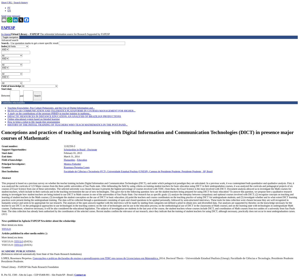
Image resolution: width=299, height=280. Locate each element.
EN (9, 10)
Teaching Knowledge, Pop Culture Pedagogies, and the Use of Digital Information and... (51, 108)
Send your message (10, 16)
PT (8, 8)
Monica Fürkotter (72, 164)
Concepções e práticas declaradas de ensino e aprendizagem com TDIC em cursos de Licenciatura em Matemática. (96, 258)
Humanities (69, 160)
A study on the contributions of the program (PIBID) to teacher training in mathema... (49, 113)
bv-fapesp (6, 34)
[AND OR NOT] (5, 49)
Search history (21, 2)
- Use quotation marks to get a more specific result (30, 43)
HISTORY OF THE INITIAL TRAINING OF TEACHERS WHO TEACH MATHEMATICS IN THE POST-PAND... (67, 124)
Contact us (80, 274)
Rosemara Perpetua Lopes (77, 167)
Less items (18, 225)
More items (7, 225)
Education (82, 160)
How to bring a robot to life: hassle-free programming (33, 122)
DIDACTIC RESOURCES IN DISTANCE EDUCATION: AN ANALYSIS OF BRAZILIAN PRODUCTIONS (64, 116)
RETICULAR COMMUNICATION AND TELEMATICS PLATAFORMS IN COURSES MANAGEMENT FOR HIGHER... (71, 110)
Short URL (6, 2)
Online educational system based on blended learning (33, 119)
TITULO (6, 229)
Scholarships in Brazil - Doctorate (80, 149)
